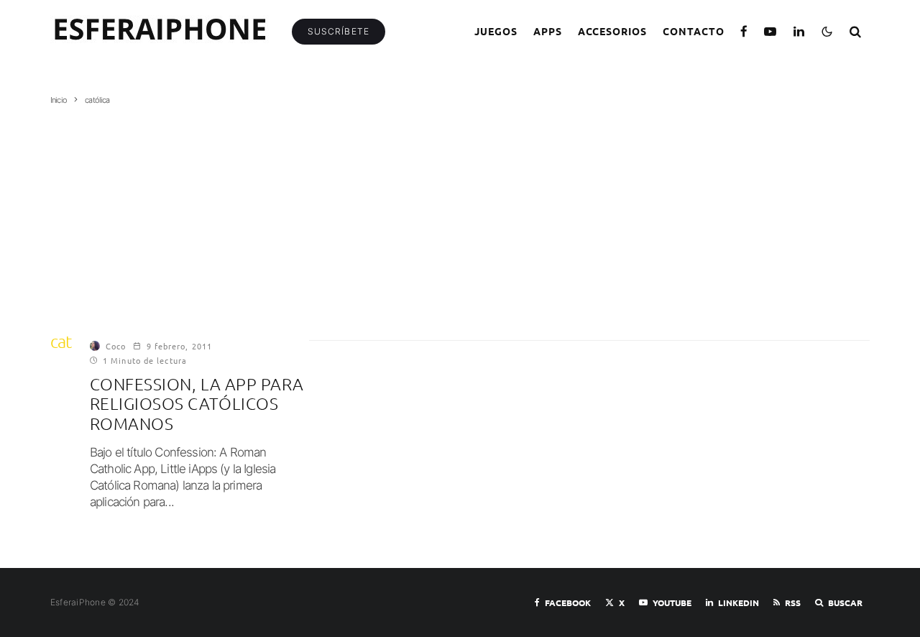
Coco (116, 346)
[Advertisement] (460, 213)
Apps (547, 30)
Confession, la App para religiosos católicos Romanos (197, 404)
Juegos (496, 30)
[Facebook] (744, 31)
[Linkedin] (799, 31)
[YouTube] (770, 31)
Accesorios (613, 30)
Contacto (693, 30)
